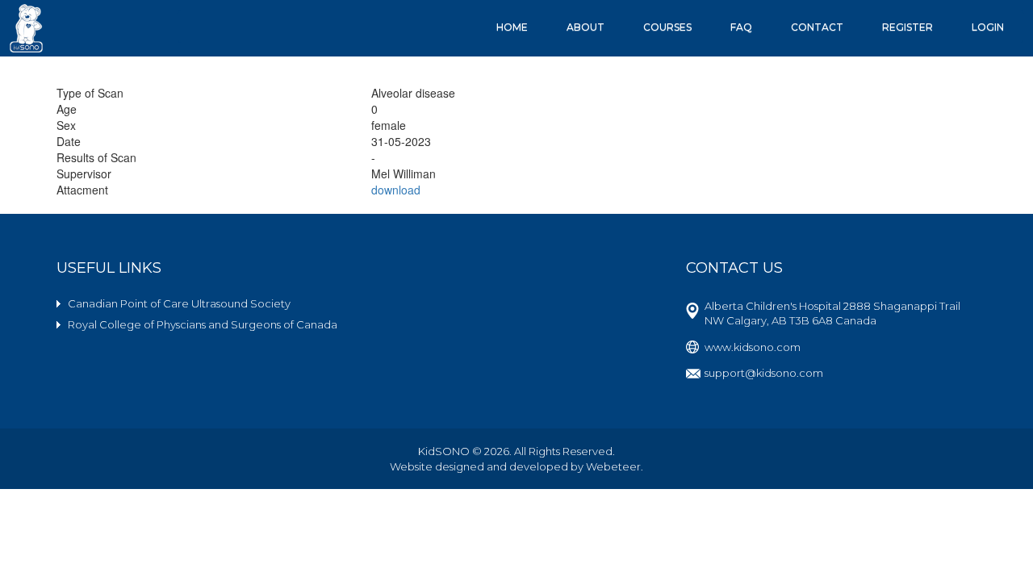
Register (907, 27)
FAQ (741, 27)
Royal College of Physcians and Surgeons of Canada (202, 324)
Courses (667, 27)
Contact (817, 27)
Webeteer (613, 466)
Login (988, 27)
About (585, 27)
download (395, 190)
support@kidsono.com (764, 372)
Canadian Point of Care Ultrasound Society (179, 303)
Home (512, 27)
